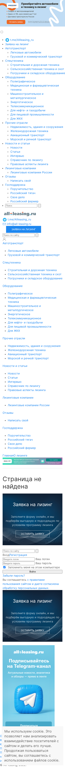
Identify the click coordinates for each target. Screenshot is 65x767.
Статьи (15, 151)
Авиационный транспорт (27, 135)
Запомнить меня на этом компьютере (33, 567)
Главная (8, 455)
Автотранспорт (15, 48)
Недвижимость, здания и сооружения (36, 127)
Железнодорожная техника (29, 131)
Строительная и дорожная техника (34, 65)
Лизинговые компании (20, 168)
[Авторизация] (4, 239)
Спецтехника (14, 60)
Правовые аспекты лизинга (29, 164)
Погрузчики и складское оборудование (37, 73)
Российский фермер (24, 201)
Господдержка (15, 184)
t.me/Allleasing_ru (21, 40)
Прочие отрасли (16, 122)
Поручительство (21, 189)
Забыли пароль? (14, 575)
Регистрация (18, 555)
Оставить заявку (32, 533)
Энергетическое (21, 102)
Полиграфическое (22, 81)
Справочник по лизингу (26, 160)
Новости (16, 147)
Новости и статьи (17, 143)
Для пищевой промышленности (32, 114)
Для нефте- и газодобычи (27, 110)
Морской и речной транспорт (30, 139)
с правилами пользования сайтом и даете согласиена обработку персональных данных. (31, 584)
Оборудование (15, 77)
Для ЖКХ (16, 118)
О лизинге (20, 455)
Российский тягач (22, 193)
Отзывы (10, 176)
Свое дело (17, 197)
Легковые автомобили (25, 52)
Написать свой (20, 180)
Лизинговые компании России (31, 172)
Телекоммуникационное (27, 106)
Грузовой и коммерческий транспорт (36, 56)
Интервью (17, 156)
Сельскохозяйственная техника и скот (37, 69)
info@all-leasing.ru (18, 224)
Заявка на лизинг (17, 44)
